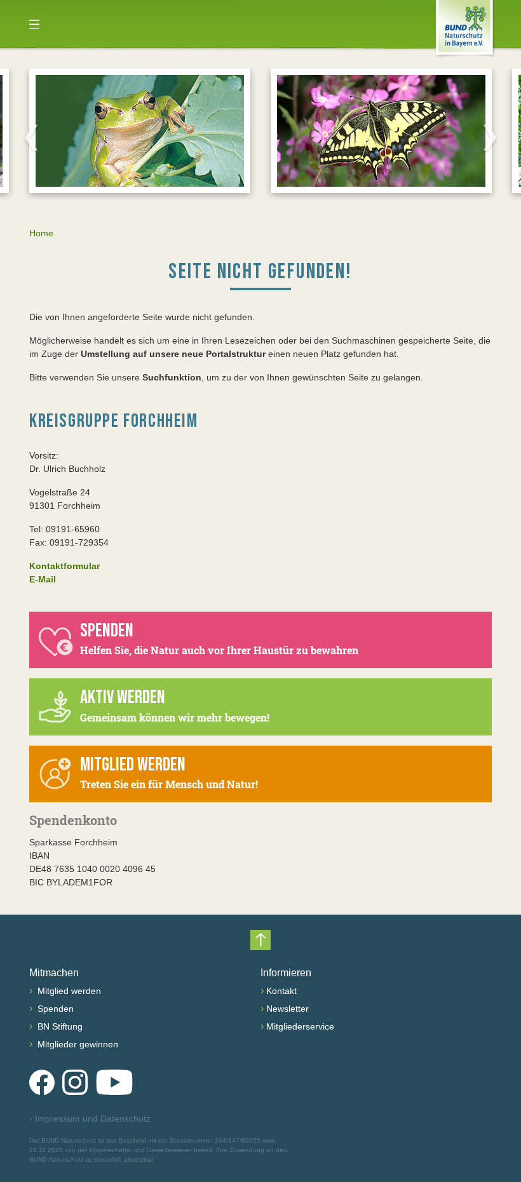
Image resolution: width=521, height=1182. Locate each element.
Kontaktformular (64, 566)
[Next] (490, 137)
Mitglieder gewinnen (76, 1044)
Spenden (54, 1009)
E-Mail (42, 579)
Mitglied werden (68, 991)
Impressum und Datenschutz (90, 1118)
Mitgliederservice (300, 1026)
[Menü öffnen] (34, 24)
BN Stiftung (59, 1026)
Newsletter (287, 1009)
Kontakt (281, 991)
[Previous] (31, 137)
